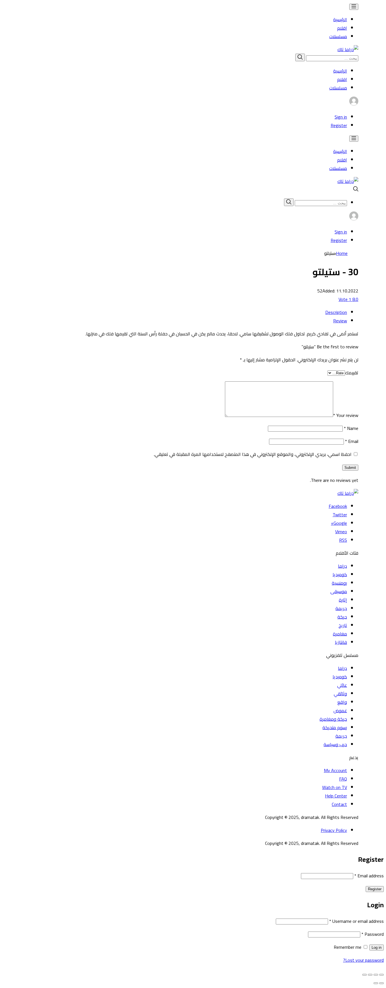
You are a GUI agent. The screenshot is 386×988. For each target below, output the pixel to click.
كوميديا (340, 574)
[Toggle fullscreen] (370, 975)
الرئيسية (340, 19)
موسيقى (338, 591)
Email (351, 441)
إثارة (343, 600)
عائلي (342, 685)
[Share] (376, 975)
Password (372, 934)
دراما (342, 566)
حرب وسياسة (335, 744)
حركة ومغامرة (333, 719)
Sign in (341, 117)
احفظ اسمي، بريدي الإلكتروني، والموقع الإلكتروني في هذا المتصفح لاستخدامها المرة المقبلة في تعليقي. (253, 454)
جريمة (341, 608)
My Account (335, 770)
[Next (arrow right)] (376, 983)
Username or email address (356, 921)
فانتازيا (341, 642)
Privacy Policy (334, 830)
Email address (369, 875)
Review (340, 320)
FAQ (343, 779)
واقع (342, 702)
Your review (345, 415)
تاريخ (343, 625)
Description (336, 312)
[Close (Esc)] (381, 975)
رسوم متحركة (334, 727)
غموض (340, 710)
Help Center (336, 796)
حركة (342, 617)
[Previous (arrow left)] (381, 983)
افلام (342, 28)
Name (351, 428)
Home (342, 253)
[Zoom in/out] (364, 975)
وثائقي (340, 693)
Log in (376, 947)
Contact (339, 804)
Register (339, 125)
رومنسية (339, 583)
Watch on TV (334, 787)
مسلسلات (338, 36)
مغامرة (340, 633)
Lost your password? (363, 960)
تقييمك (351, 372)
